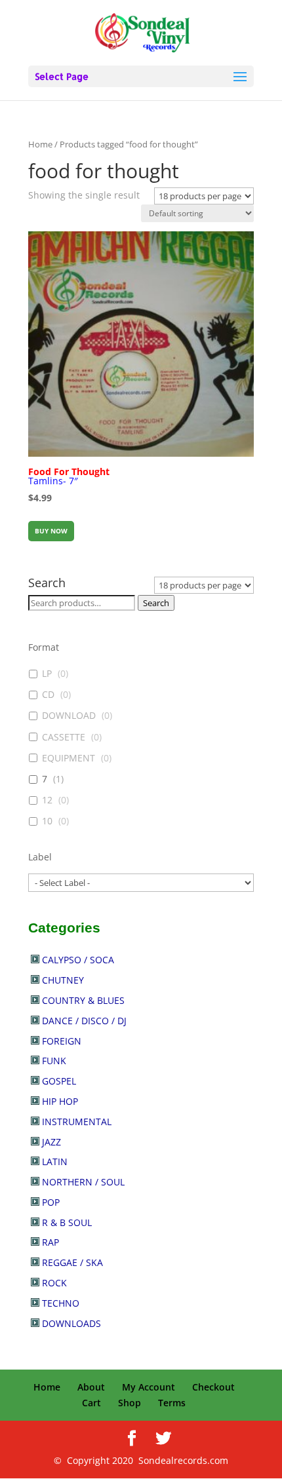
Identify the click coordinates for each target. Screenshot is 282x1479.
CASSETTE (63, 737)
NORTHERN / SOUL (83, 1182)
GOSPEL (59, 1081)
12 (47, 800)
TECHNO (60, 1303)
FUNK (54, 1060)
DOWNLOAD (69, 715)
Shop (129, 1402)
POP (51, 1202)
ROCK (54, 1283)
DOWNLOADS (71, 1323)
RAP (50, 1242)
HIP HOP (60, 1101)
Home (40, 144)
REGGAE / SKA (72, 1262)
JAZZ (51, 1142)
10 (47, 821)
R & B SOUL (67, 1222)
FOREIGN (61, 1041)
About (91, 1387)
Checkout (213, 1387)
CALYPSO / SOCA (78, 959)
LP (47, 674)
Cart (91, 1402)
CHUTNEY (63, 980)
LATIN (55, 1161)
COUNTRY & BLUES (83, 1000)
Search (156, 603)
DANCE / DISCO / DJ (84, 1020)
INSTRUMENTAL (76, 1121)
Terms (172, 1402)
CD (48, 695)
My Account (148, 1387)
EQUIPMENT (68, 758)
